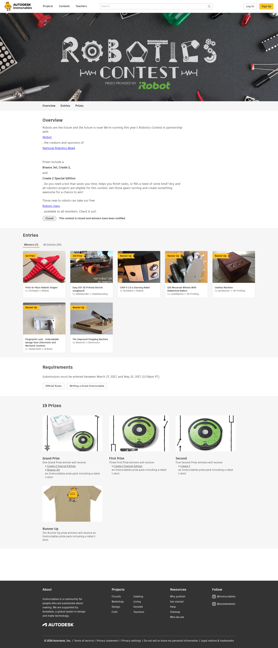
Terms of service (84, 641)
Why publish (177, 596)
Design (116, 607)
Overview (48, 106)
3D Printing (193, 294)
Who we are (177, 617)
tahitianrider (82, 294)
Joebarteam (34, 349)
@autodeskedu (226, 604)
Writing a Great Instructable (87, 386)
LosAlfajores (177, 294)
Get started (177, 601)
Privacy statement (108, 641)
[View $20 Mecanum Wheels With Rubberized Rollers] (186, 267)
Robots (45, 290)
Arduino (48, 349)
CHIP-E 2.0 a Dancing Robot (135, 287)
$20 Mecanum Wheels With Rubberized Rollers (181, 289)
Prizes (79, 106)
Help (173, 607)
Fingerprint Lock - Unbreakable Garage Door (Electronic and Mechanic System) (42, 342)
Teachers (81, 6)
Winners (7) (31, 245)
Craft (114, 612)
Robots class (51, 206)
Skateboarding (99, 294)
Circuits (116, 596)
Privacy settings (131, 641)
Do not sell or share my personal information (171, 641)
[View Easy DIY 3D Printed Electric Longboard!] (91, 267)
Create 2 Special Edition (61, 466)
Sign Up (266, 6)
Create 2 (185, 466)
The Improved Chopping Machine (90, 339)
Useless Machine (224, 287)
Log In (250, 6)
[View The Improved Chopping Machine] (91, 319)
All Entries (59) (52, 245)
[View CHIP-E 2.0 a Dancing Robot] (139, 267)
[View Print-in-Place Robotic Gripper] (44, 267)
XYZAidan (33, 290)
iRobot (47, 137)
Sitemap (175, 612)
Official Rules (53, 386)
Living (137, 601)
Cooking (138, 596)
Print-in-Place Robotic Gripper (41, 287)
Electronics (94, 342)
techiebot (128, 290)
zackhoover (224, 290)
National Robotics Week (58, 148)
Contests (64, 6)
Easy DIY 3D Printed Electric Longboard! (88, 289)
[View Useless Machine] (234, 267)
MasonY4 (80, 342)
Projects (48, 6)
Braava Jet (53, 470)
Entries (65, 106)
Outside (138, 607)
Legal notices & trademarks (217, 641)
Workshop (118, 601)
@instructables (226, 596)
